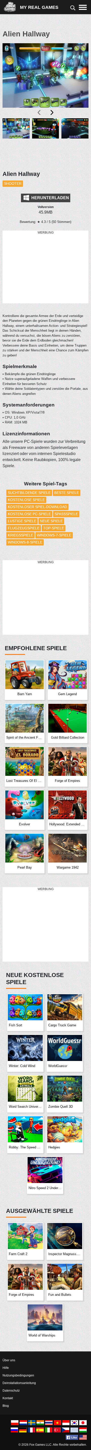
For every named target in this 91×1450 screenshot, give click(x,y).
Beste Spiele (66, 493)
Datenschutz (11, 1390)
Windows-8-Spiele (25, 542)
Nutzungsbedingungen (18, 1375)
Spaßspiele (66, 514)
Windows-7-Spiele (54, 535)
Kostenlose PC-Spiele (29, 514)
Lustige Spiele (22, 521)
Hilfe (6, 1368)
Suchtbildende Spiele (29, 493)
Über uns (9, 1360)
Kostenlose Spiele (26, 500)
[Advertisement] (45, 267)
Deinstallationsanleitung (19, 1383)
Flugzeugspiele (23, 528)
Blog (6, 1406)
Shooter (12, 184)
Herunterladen (49, 198)
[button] (16, 141)
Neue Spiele (51, 521)
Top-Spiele (53, 528)
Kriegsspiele (20, 535)
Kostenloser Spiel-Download (37, 507)
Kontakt (8, 1398)
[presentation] (39, 112)
